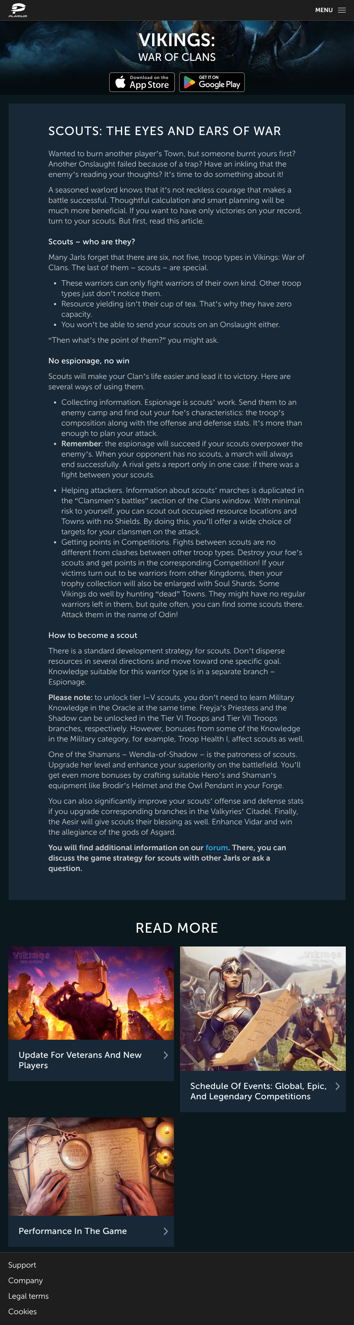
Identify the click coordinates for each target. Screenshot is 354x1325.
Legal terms (28, 1296)
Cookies (22, 1312)
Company (25, 1281)
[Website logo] (19, 10)
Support (22, 1265)
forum (216, 848)
